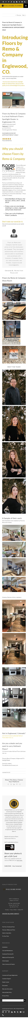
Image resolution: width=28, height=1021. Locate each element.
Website (15, 130)
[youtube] (22, 1)
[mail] (23, 1012)
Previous (19, 15)
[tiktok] (11, 1)
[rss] (24, 1)
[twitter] (19, 1)
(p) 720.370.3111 (6, 128)
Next (23, 15)
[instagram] (3, 1)
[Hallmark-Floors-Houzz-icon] (16, 1)
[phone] (3, 1015)
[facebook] (6, 1)
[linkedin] (14, 1)
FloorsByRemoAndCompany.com (10, 765)
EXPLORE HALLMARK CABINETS (10, 913)
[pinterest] (8, 1)
